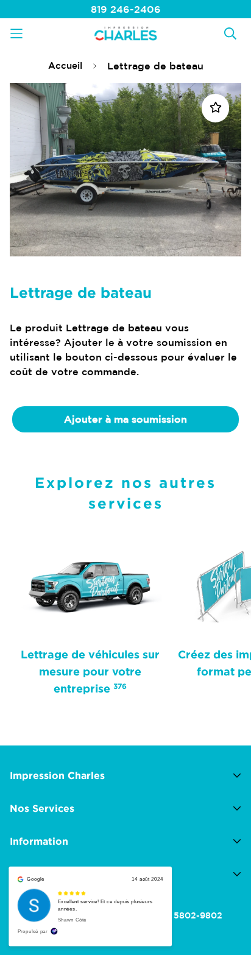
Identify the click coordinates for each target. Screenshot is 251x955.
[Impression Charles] (125, 33)
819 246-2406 (126, 9)
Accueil (65, 65)
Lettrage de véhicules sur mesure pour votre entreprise (90, 671)
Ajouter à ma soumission (125, 419)
